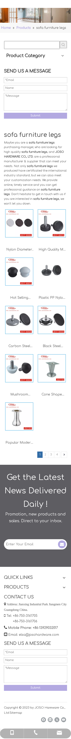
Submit (35, 115)
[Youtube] (63, 719)
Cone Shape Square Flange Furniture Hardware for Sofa (52, 395)
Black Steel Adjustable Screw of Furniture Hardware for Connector (52, 346)
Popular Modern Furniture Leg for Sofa (19, 443)
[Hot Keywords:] (63, 44)
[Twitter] (56, 719)
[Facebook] (43, 719)
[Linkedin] (50, 719)
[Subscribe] (62, 544)
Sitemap (16, 713)
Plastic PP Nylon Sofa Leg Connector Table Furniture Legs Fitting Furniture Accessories (51, 298)
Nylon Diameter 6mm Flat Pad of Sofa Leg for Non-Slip (19, 250)
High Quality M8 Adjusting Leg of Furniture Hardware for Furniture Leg (52, 250)
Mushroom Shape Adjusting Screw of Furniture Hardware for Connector (19, 395)
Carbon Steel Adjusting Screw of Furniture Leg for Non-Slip (19, 346)
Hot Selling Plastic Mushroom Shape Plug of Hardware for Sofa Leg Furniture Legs (19, 298)
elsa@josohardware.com (39, 635)
